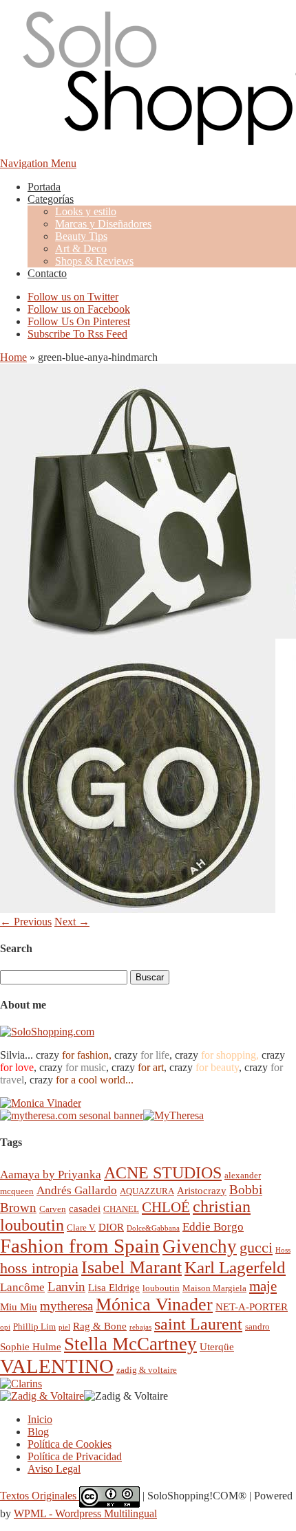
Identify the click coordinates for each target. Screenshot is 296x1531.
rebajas (140, 1327)
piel (64, 1327)
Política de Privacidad (75, 1456)
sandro (257, 1326)
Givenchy (199, 1246)
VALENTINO (57, 1366)
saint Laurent (198, 1324)
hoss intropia (39, 1268)
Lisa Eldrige (114, 1287)
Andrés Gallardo (76, 1190)
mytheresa (66, 1306)
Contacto (47, 273)
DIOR (111, 1227)
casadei (85, 1208)
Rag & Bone (100, 1326)
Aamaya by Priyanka (50, 1174)
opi (5, 1327)
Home (13, 357)
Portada (44, 186)
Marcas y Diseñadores (103, 224)
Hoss (282, 1250)
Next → (71, 921)
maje (263, 1286)
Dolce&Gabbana (153, 1228)
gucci (256, 1247)
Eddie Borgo (213, 1226)
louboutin (161, 1288)
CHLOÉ (166, 1207)
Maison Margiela (214, 1288)
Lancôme (22, 1287)
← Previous (26, 921)
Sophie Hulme (30, 1346)
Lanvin (66, 1286)
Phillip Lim (34, 1326)
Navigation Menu (38, 163)
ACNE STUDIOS (163, 1173)
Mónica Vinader (154, 1304)
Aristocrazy (201, 1190)
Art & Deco (81, 248)
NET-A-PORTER (251, 1306)
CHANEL (121, 1209)
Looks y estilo (85, 211)
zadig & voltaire (146, 1370)
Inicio (40, 1419)
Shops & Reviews (94, 261)
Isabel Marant (131, 1267)
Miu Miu (18, 1306)
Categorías (51, 199)
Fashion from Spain (80, 1246)
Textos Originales (39, 1495)
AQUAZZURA (147, 1191)
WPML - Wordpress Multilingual (85, 1513)
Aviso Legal (54, 1469)
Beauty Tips (81, 236)
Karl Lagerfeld (235, 1267)
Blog (38, 1432)
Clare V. (81, 1227)
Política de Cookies (70, 1444)
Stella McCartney (130, 1344)
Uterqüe (217, 1346)
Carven (52, 1209)
